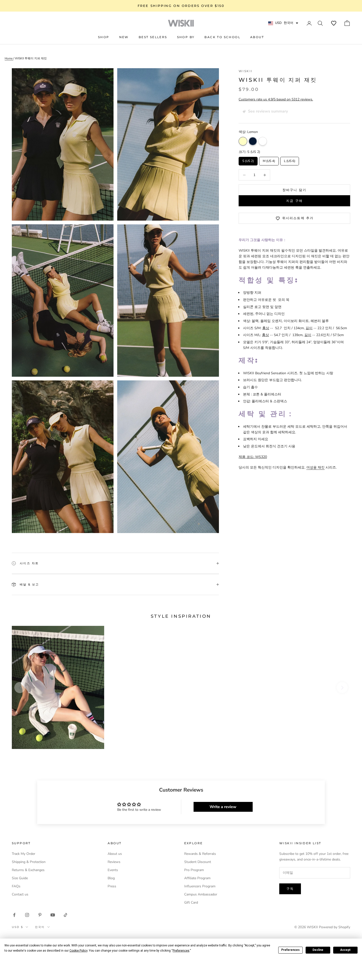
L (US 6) (289, 160)
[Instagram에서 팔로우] (27, 914)
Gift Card (191, 902)
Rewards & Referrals (200, 853)
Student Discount (197, 862)
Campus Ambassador (200, 894)
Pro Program (194, 870)
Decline (318, 950)
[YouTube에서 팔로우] (52, 914)
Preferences (290, 950)
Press (112, 886)
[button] (333, 23)
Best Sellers (153, 37)
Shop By (186, 37)
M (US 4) (269, 160)
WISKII (245, 71)
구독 (290, 889)
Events (113, 870)
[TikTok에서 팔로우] (65, 914)
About (257, 37)
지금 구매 (294, 201)
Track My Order (23, 853)
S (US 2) (248, 160)
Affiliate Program (197, 878)
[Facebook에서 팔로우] (14, 914)
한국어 (40, 927)
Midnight (252, 141)
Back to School (222, 37)
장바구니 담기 (294, 190)
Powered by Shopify (334, 927)
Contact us (20, 894)
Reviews (114, 862)
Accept (345, 950)
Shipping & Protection (29, 862)
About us (115, 853)
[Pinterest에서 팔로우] (39, 914)
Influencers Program (199, 886)
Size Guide (20, 878)
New (124, 37)
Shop (103, 37)
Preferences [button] (181, 950)
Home (9, 58)
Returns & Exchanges (28, 870)
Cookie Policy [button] (78, 950)
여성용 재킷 (315, 467)
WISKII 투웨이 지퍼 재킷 (31, 58)
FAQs (16, 886)
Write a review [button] (223, 807)
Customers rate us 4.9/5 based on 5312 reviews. (276, 99)
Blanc (262, 141)
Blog (111, 878)
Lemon (243, 141)
